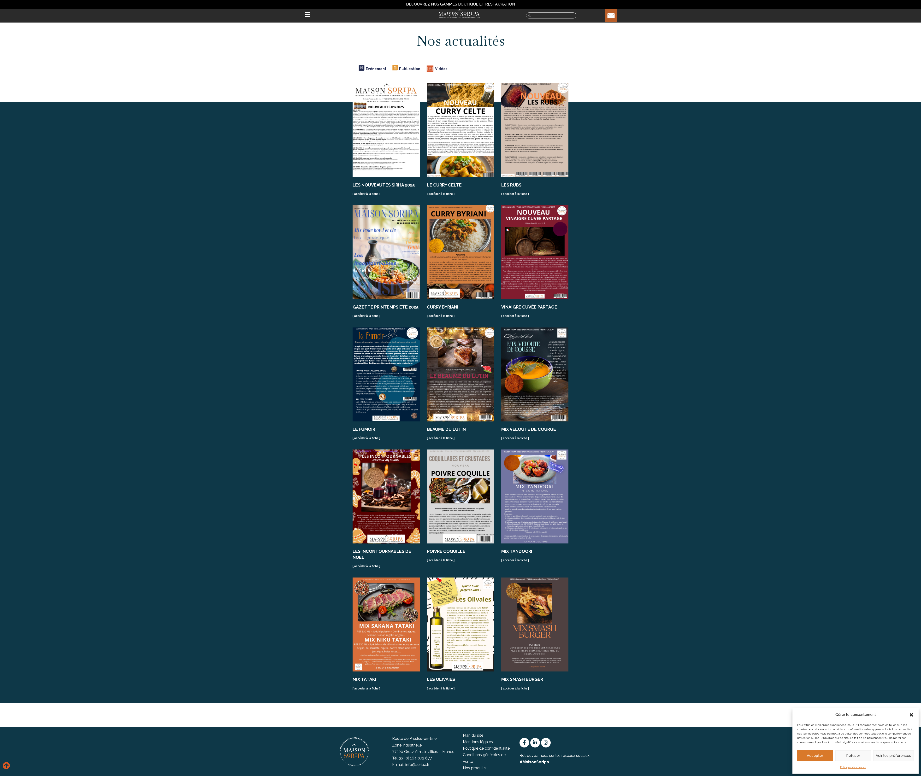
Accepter (815, 755)
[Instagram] (546, 742)
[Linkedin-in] (535, 742)
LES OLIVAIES (441, 679)
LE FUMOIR (364, 429)
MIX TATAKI (364, 679)
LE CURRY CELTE (444, 184)
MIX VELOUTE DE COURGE (528, 429)
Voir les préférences (893, 755)
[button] (911, 714)
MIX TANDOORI (516, 551)
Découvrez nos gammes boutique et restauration (460, 4)
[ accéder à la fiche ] (366, 194)
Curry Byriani (442, 306)
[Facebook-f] (524, 742)
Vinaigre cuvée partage (529, 306)
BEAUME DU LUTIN (446, 429)
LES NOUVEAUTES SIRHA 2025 (384, 184)
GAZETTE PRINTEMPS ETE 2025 (386, 306)
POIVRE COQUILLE (446, 551)
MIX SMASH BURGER (522, 679)
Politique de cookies (853, 767)
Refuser (853, 755)
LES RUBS (511, 184)
